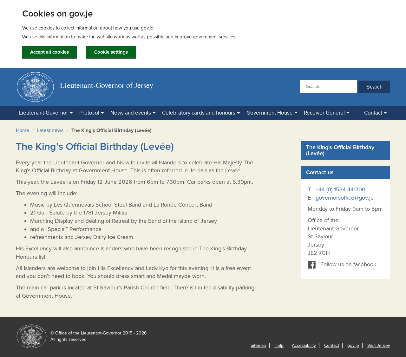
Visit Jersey (378, 345)
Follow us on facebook (348, 264)
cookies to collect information (68, 28)
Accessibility (304, 345)
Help (279, 345)
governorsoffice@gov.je (345, 197)
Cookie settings (111, 52)
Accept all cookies (49, 52)
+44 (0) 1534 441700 (340, 189)
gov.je (353, 345)
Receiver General (324, 112)
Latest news (50, 130)
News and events (130, 112)
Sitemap (258, 345)
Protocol (89, 112)
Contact (373, 112)
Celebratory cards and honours (198, 112)
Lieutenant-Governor (43, 112)
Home (22, 130)
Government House (269, 112)
